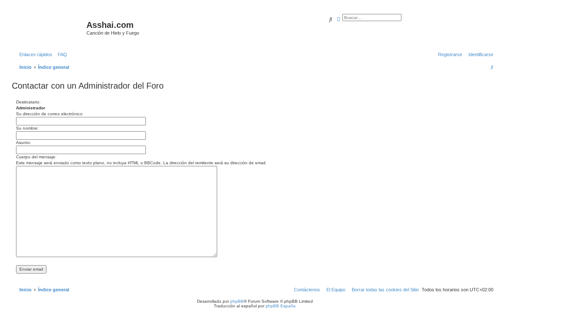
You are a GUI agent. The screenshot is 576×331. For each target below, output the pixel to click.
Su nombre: (27, 128)
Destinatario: (28, 102)
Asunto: (23, 142)
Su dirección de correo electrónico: (49, 113)
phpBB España (281, 306)
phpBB (237, 301)
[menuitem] (60, 54)
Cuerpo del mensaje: (36, 157)
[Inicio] (50, 27)
